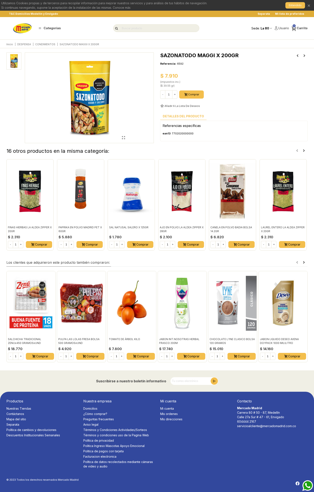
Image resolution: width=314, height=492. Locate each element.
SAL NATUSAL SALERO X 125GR (128, 227)
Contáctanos (15, 414)
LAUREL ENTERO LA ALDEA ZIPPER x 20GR (283, 229)
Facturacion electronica (99, 456)
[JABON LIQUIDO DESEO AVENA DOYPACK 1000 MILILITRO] (283, 303)
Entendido (295, 5)
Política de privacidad (98, 440)
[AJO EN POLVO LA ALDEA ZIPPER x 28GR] (181, 191)
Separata (12, 424)
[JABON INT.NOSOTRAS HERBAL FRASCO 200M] (182, 303)
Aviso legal (90, 424)
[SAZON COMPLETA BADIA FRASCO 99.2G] (297, 55)
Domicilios (90, 408)
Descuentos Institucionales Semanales (33, 435)
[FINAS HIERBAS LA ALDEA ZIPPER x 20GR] (30, 191)
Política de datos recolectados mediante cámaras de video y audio (118, 464)
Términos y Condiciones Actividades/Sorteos (115, 430)
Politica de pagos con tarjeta (103, 451)
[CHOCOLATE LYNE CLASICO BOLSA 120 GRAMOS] (232, 303)
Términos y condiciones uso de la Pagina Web (116, 435)
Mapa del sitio (16, 419)
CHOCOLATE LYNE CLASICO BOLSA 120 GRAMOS (232, 341)
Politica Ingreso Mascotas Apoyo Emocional (114, 446)
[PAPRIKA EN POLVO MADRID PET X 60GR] (80, 191)
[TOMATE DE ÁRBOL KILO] (131, 303)
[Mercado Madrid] (22, 28)
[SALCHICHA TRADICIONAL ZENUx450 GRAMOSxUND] (31, 303)
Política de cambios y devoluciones (31, 430)
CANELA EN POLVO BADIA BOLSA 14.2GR (231, 229)
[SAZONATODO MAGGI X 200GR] (123, 137)
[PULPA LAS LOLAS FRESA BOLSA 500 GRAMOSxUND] (81, 303)
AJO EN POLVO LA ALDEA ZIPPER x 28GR (182, 229)
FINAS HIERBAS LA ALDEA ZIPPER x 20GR (30, 229)
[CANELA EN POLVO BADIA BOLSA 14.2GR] (232, 191)
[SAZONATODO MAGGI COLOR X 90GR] (304, 55)
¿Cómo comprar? (95, 414)
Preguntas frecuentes (98, 419)
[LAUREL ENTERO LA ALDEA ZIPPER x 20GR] (283, 191)
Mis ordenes (169, 414)
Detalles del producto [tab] (183, 116)
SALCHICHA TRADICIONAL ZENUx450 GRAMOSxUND (24, 341)
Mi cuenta (167, 408)
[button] (297, 150)
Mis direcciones (171, 419)
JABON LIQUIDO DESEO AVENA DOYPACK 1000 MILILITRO (279, 341)
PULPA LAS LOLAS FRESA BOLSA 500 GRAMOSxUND (79, 341)
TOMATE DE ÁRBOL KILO (124, 339)
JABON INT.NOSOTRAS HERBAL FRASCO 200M (179, 341)
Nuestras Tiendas (18, 408)
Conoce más (122, 7)
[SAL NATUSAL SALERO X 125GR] (131, 191)
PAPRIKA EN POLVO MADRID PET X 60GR (80, 229)
